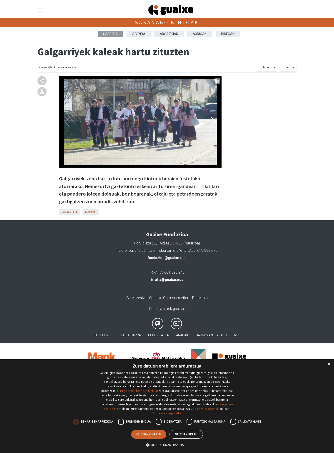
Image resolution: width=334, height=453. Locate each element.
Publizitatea (158, 335)
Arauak (182, 335)
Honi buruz (103, 335)
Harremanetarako (211, 335)
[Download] (42, 91)
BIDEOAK (227, 34)
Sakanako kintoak (167, 22)
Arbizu (90, 212)
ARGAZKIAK (169, 34)
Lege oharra (130, 335)
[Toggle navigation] (40, 10)
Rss (237, 335)
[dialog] (167, 406)
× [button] (329, 364)
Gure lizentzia (136, 298)
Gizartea (69, 212)
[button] (167, 445)
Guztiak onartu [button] (148, 434)
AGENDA (138, 34)
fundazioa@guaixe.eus (167, 258)
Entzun (264, 67)
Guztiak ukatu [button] (186, 434)
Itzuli (285, 67)
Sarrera (110, 34)
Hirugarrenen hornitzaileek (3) (137, 391)
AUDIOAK (200, 34)
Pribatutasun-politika (167, 413)
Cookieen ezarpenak (205, 409)
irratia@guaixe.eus (167, 279)
